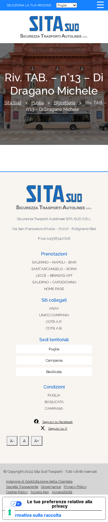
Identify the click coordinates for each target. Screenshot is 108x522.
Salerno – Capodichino (54, 282)
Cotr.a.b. (54, 328)
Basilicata (54, 372)
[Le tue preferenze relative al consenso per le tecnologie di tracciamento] (9, 512)
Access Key (39, 492)
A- (12, 441)
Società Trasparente (22, 487)
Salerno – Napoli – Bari (54, 262)
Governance (51, 487)
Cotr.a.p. (54, 322)
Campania (54, 360)
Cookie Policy (17, 492)
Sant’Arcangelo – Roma (54, 269)
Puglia (54, 349)
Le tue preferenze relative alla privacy (59, 504)
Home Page (54, 289)
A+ (36, 441)
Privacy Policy (75, 487)
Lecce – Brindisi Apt (54, 275)
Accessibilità (62, 492)
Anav (54, 308)
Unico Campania (54, 315)
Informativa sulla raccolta (34, 515)
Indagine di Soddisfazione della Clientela (39, 481)
